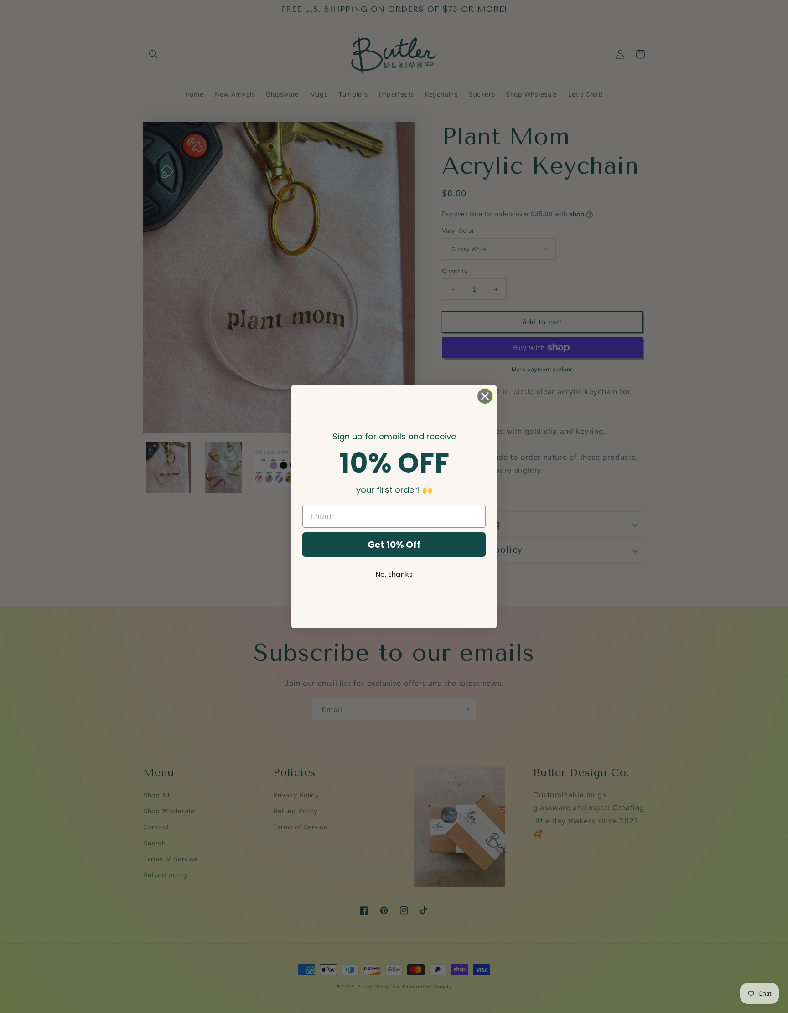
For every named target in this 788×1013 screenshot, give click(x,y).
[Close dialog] (485, 396)
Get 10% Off (394, 544)
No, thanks (394, 574)
